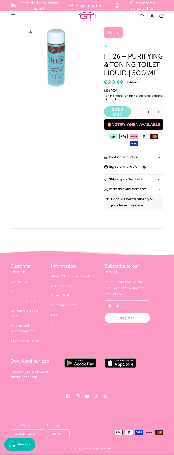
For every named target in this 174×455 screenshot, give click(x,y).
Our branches (61, 286)
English (56, 433)
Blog (54, 315)
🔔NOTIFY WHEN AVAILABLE (134, 124)
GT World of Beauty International (92, 448)
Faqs (14, 291)
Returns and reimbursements (23, 328)
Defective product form (24, 313)
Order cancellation (25, 340)
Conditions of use (24, 301)
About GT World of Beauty (71, 276)
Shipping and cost (64, 305)
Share (113, 46)
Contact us (19, 282)
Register (127, 317)
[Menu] (12, 16)
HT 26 (113, 32)
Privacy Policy (61, 295)
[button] (142, 16)
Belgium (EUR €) (25, 433)
